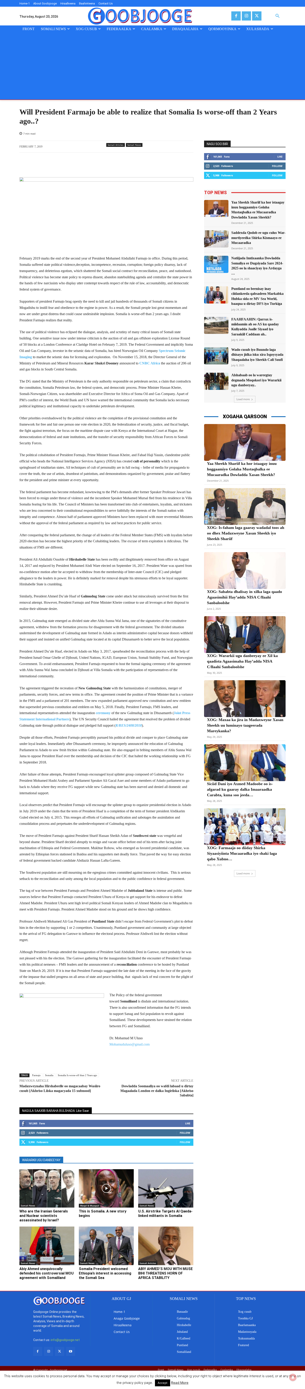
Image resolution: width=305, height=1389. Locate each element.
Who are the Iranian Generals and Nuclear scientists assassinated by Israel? (43, 1215)
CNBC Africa (149, 363)
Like (187, 1123)
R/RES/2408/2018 (128, 725)
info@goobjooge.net (65, 1340)
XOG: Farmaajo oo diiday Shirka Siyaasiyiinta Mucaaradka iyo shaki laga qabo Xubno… (242, 853)
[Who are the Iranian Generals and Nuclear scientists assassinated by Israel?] (46, 1188)
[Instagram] (246, 16)
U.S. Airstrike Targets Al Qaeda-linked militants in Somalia (165, 1213)
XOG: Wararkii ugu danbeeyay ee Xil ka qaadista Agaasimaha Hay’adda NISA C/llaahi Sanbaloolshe (242, 661)
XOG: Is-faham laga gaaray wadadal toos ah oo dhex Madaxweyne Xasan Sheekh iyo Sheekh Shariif (245, 533)
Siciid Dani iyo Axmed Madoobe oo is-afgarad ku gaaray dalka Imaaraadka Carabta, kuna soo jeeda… (240, 789)
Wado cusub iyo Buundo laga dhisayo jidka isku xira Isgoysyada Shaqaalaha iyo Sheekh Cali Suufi (257, 355)
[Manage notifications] (293, 1377)
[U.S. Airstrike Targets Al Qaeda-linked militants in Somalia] (165, 1188)
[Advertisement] (152, 66)
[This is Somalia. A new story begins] (106, 1188)
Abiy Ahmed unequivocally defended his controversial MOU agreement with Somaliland (46, 1273)
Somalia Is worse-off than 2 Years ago (77, 1075)
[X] (256, 16)
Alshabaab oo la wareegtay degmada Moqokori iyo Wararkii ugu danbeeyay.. (256, 380)
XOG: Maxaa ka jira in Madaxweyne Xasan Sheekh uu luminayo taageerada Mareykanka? (245, 725)
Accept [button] (162, 1383)
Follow (185, 1132)
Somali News (134, 144)
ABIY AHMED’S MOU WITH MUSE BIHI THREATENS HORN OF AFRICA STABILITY (165, 1273)
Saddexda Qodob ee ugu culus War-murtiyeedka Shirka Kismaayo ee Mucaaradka (258, 238)
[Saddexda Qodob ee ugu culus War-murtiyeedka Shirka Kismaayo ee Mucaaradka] (216, 238)
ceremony (103, 713)
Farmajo (36, 1075)
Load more (243, 399)
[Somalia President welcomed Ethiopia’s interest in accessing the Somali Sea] (106, 1246)
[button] (277, 16)
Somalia (49, 1075)
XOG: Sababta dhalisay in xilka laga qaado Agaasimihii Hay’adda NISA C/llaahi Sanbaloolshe (244, 597)
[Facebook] (235, 16)
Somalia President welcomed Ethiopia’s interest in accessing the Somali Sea (105, 1273)
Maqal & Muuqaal (89, 1205)
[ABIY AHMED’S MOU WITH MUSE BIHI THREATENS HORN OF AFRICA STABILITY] (165, 1246)
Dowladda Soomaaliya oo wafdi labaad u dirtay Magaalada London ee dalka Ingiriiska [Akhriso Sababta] (156, 1090)
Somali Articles (115, 144)
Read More (179, 1383)
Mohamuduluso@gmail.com (129, 1044)
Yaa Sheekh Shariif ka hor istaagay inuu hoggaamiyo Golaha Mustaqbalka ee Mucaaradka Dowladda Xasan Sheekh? (242, 469)
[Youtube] (70, 1351)
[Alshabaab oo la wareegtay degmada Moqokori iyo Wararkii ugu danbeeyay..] (216, 381)
